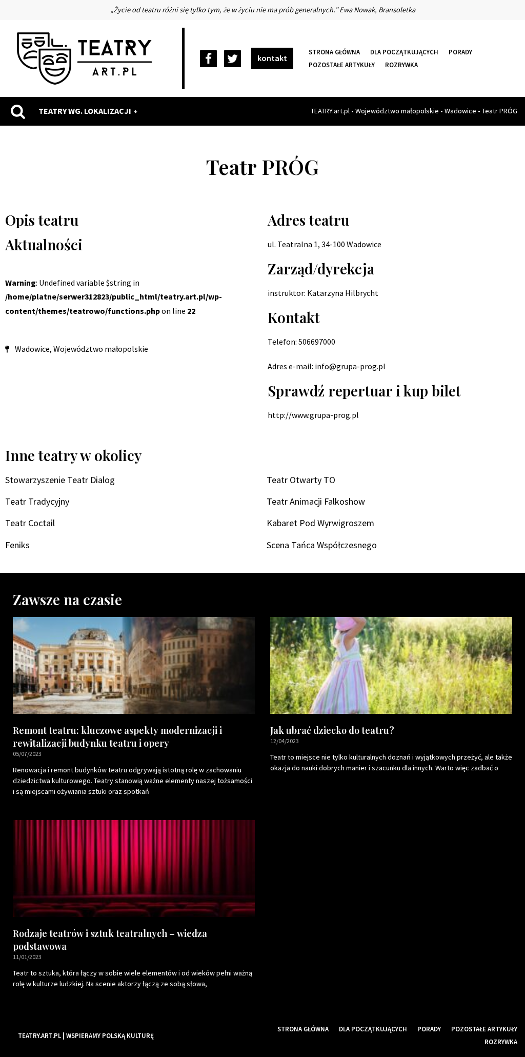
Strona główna (334, 52)
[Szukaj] (18, 111)
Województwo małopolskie (397, 110)
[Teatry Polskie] (87, 58)
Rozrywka (401, 65)
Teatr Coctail (30, 523)
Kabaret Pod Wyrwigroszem (320, 523)
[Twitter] (232, 58)
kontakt (272, 58)
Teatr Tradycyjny (37, 501)
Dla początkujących (404, 52)
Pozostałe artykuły (342, 65)
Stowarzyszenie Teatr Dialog (60, 480)
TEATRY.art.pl (330, 110)
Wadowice (460, 110)
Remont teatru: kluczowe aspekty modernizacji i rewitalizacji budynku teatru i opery (117, 736)
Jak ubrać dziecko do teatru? (332, 730)
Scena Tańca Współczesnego (322, 545)
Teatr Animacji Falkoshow (316, 501)
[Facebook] (208, 58)
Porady (460, 52)
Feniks (17, 545)
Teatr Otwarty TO (301, 480)
